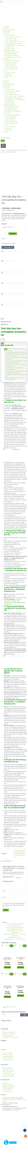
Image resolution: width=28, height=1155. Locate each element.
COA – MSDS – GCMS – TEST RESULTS (15, 42)
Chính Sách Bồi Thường (11, 67)
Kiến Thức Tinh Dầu (10, 72)
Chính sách (6, 59)
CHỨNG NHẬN (7, 31)
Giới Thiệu (6, 28)
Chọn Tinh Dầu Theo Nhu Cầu (13, 36)
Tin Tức (6, 71)
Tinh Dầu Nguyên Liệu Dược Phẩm (14, 150)
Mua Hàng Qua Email (11, 53)
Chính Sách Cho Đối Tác (11, 69)
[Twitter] (8, 1023)
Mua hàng (12, 233)
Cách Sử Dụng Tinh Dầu (11, 40)
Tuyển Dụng (9, 76)
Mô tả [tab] (2, 319)
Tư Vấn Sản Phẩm (10, 35)
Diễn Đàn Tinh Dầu (10, 48)
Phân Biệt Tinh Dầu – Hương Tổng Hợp (15, 45)
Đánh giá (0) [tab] (4, 324)
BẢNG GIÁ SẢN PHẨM (9, 30)
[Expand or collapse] (2, 343)
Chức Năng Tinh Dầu (11, 38)
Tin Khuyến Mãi (9, 47)
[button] (3, 240)
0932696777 (13, 1142)
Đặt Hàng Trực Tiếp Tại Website (13, 57)
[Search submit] (3, 141)
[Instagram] (16, 1023)
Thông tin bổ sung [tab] (6, 321)
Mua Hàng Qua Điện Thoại (12, 52)
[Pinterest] (20, 1023)
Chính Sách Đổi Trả (10, 65)
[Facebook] (3, 1023)
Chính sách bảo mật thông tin (13, 60)
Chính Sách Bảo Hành (11, 64)
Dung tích (4, 224)
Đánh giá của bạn (8, 877)
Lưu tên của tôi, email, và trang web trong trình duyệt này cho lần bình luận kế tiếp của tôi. (14, 905)
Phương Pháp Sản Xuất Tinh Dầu (14, 43)
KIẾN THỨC (6, 33)
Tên (4, 891)
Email (4, 897)
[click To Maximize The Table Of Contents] (3, 340)
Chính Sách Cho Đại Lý (11, 62)
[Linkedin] (12, 1023)
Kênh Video (8, 74)
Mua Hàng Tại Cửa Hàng (12, 55)
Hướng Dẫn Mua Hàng (9, 50)
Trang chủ (6, 26)
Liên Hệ (6, 77)
